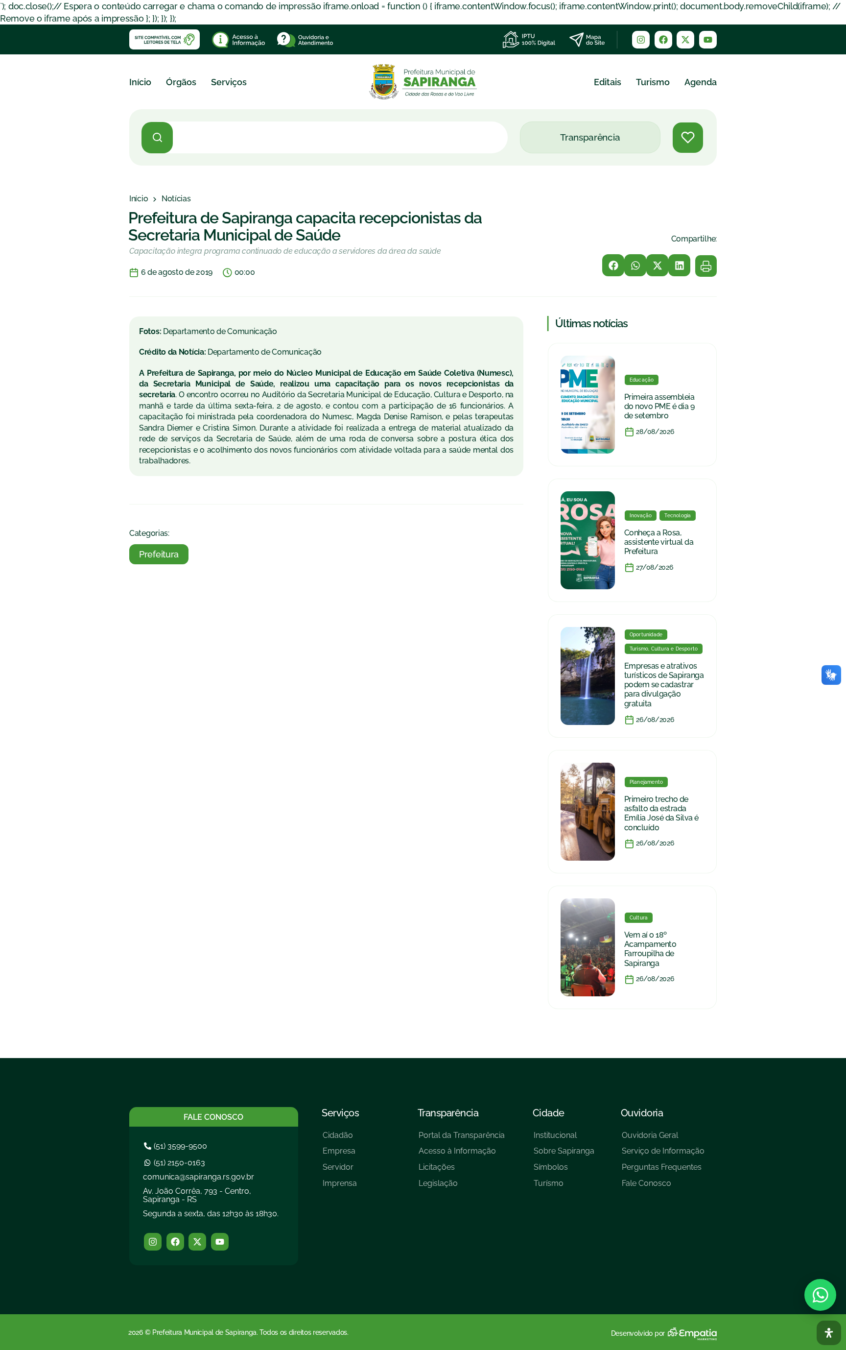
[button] (613, 265)
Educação (642, 380)
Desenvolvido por (638, 1333)
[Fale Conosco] (663, 1187)
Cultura (639, 917)
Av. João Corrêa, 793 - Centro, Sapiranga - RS (197, 1195)
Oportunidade (646, 634)
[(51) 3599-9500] (177, 1146)
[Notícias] (176, 198)
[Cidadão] (339, 1139)
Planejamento (646, 782)
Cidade (548, 1113)
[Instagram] (641, 39)
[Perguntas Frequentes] (663, 1171)
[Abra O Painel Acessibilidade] (829, 1333)
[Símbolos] (564, 1171)
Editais (607, 82)
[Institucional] (564, 1139)
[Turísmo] (564, 1187)
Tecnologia (677, 515)
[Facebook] (663, 39)
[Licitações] (461, 1171)
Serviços (229, 82)
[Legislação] (461, 1187)
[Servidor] (339, 1171)
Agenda (700, 82)
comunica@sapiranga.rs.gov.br (198, 1176)
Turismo (653, 82)
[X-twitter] (685, 39)
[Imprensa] (339, 1187)
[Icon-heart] (688, 137)
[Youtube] (708, 39)
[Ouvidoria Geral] (663, 1139)
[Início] (138, 198)
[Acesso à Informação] (461, 1155)
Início (140, 82)
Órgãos (181, 82)
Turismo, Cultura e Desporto (664, 648)
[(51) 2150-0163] (176, 1162)
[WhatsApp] (820, 1295)
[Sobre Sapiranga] (564, 1155)
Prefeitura (159, 554)
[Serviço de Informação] (663, 1155)
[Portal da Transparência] (461, 1139)
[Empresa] (339, 1155)
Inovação (641, 515)
